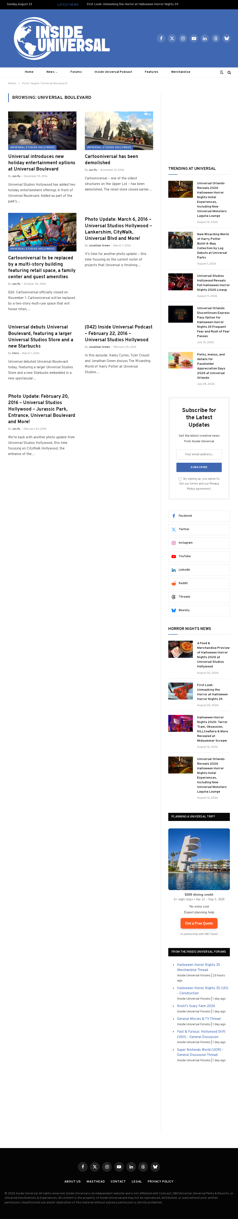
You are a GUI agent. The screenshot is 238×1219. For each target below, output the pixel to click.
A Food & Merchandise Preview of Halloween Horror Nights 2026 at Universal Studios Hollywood (213, 655)
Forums (76, 72)
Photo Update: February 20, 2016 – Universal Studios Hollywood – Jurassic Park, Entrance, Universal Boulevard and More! (41, 409)
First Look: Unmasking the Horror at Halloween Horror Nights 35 (132, 4)
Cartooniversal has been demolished (111, 160)
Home (29, 72)
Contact (118, 1182)
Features (151, 72)
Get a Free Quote (199, 923)
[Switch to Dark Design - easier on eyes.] (222, 72)
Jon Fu (16, 176)
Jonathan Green (99, 246)
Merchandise (181, 72)
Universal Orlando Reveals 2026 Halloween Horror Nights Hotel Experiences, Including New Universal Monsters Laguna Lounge (212, 199)
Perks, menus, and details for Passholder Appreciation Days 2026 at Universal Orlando (211, 366)
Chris (15, 353)
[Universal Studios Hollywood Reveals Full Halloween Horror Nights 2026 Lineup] (180, 281)
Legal (137, 1182)
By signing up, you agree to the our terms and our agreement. (199, 484)
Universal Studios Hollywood (32, 147)
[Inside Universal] (60, 38)
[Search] (229, 72)
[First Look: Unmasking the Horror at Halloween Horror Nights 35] (180, 691)
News (50, 72)
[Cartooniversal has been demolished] (119, 130)
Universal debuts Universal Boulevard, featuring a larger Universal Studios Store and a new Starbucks (40, 336)
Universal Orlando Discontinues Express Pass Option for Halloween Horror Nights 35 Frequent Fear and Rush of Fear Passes (213, 322)
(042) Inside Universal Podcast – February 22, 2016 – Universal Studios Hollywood (118, 333)
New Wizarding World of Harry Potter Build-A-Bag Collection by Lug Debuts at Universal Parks (213, 246)
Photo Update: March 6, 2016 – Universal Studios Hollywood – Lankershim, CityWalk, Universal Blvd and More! (118, 229)
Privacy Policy (161, 1182)
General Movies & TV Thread (199, 1019)
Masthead (96, 1182)
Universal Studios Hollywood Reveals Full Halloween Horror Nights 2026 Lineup (213, 283)
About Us (72, 1182)
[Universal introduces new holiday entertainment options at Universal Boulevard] (42, 130)
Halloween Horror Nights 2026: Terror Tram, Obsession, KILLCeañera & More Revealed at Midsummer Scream (212, 729)
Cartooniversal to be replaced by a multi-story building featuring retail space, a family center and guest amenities (42, 267)
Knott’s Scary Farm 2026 (196, 1006)
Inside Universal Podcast (113, 72)
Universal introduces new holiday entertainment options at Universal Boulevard (41, 163)
